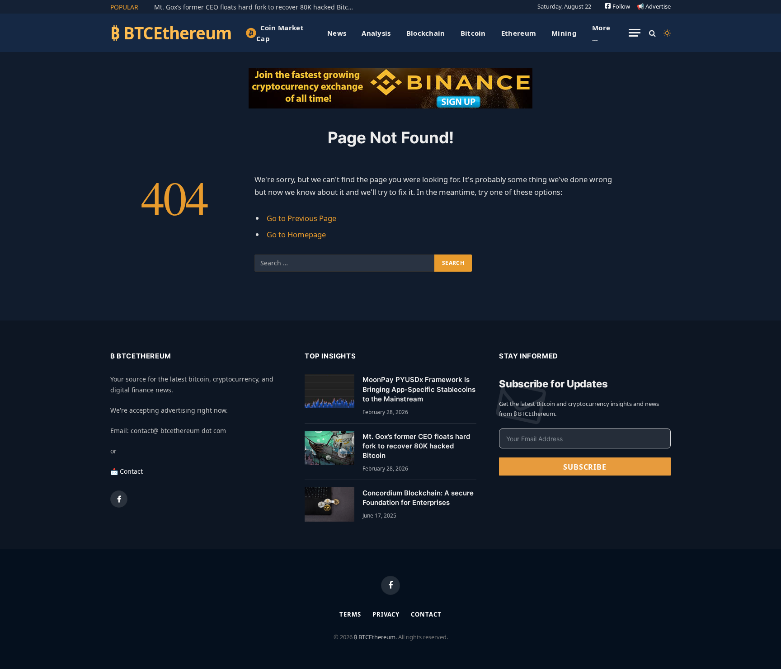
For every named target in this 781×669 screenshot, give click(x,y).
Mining (564, 33)
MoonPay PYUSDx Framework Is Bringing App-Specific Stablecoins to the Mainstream (418, 389)
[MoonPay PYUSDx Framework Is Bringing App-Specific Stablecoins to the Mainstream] (329, 391)
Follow (620, 6)
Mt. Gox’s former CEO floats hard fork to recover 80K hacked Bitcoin (256, 7)
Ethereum (518, 33)
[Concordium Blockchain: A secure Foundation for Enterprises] (329, 504)
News (336, 33)
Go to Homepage (296, 234)
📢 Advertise (654, 6)
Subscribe (584, 467)
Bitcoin (473, 33)
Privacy (386, 614)
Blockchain (425, 33)
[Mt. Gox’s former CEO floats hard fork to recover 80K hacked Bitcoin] (329, 448)
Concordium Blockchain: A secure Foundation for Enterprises (418, 498)
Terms (350, 614)
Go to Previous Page (301, 218)
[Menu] (634, 33)
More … (601, 33)
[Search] (652, 33)
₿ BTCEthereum (374, 637)
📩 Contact (126, 471)
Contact (426, 614)
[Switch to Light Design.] (666, 33)
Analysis (376, 33)
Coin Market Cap (280, 33)
